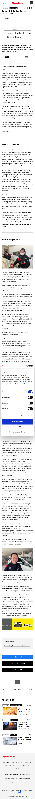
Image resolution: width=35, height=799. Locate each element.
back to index (17, 689)
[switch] (30, 397)
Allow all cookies (17, 421)
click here (24, 383)
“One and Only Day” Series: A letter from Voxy (17, 646)
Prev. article (28, 689)
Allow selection (17, 426)
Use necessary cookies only (17, 432)
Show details (25, 416)
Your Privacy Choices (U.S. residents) (25, 790)
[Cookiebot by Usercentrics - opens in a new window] (25, 366)
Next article (6, 689)
